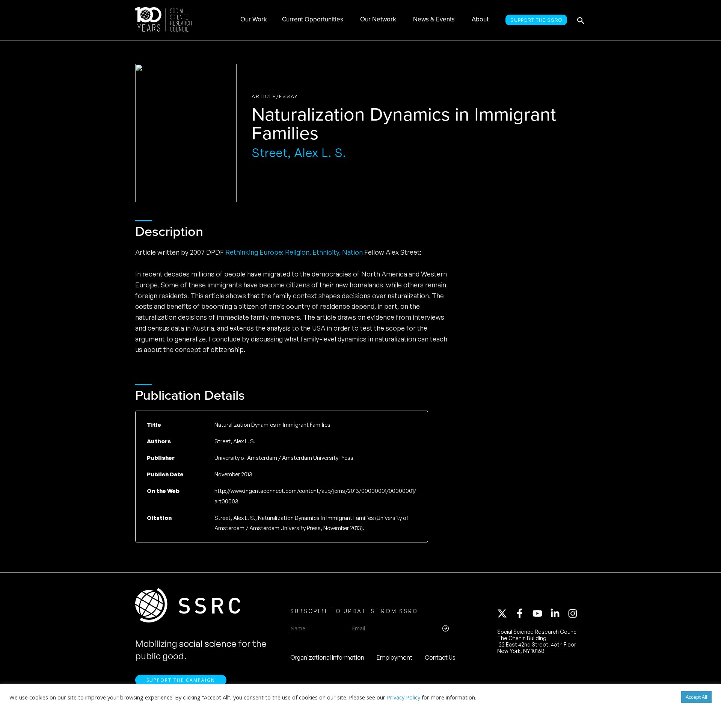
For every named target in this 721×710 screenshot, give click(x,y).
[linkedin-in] (558, 613)
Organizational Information (327, 657)
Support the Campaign (180, 680)
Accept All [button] (696, 696)
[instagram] (574, 613)
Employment (394, 657)
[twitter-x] (505, 613)
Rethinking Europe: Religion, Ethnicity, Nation (294, 252)
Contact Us (440, 657)
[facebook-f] (523, 613)
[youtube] (540, 613)
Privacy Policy (403, 697)
